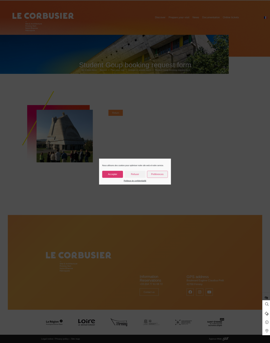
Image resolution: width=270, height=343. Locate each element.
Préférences (157, 174)
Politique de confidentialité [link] (135, 181)
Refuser (135, 174)
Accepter (112, 174)
